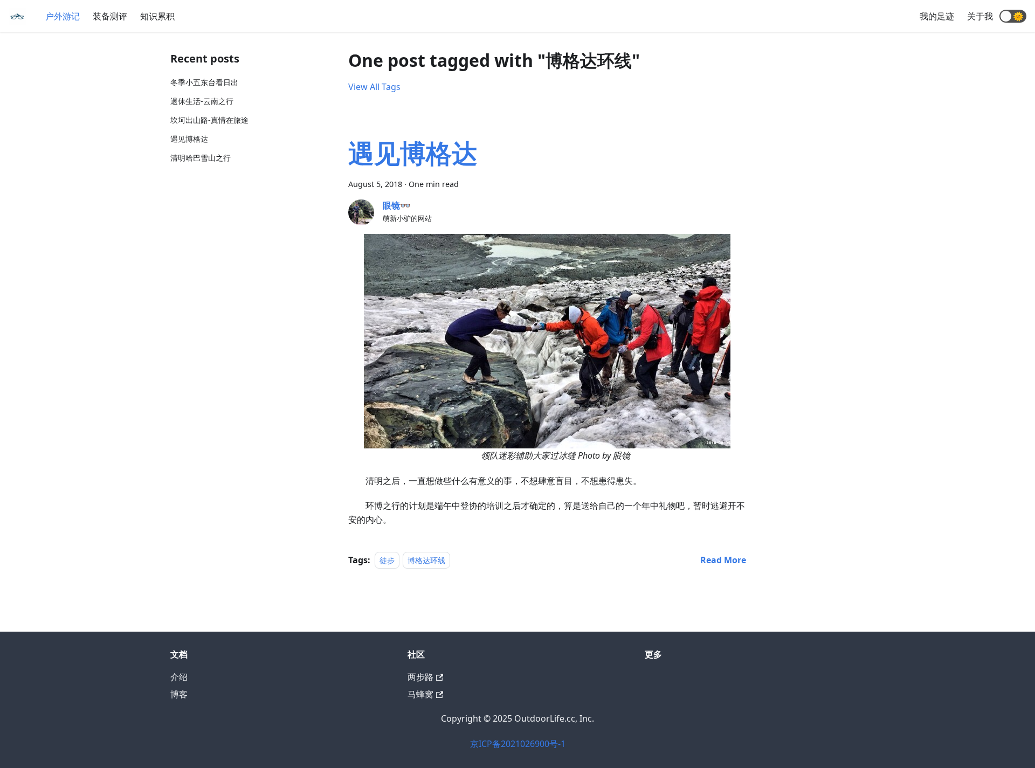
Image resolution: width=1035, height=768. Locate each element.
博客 (179, 694)
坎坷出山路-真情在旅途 (209, 120)
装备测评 (110, 16)
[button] (1012, 16)
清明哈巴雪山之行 (200, 158)
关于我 (980, 16)
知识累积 (157, 16)
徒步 (387, 560)
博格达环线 (426, 560)
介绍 (179, 677)
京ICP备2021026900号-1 (517, 744)
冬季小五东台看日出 (204, 82)
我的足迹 (937, 16)
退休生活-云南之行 (201, 101)
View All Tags (374, 87)
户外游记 (62, 16)
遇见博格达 (189, 139)
